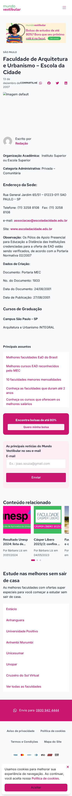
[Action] (36, 33)
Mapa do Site (52, 741)
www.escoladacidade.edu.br (31, 229)
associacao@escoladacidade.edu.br (40, 220)
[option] (36, 357)
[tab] (33, 560)
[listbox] (36, 379)
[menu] (64, 7)
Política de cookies (53, 730)
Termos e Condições (24, 741)
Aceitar (36, 787)
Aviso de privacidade (20, 730)
